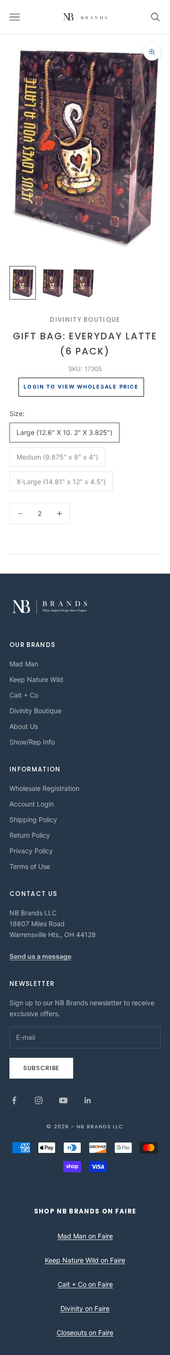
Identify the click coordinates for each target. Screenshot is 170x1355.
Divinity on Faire (85, 1308)
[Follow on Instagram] (38, 1100)
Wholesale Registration (44, 788)
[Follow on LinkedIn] (88, 1100)
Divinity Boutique (85, 319)
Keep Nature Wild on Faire (85, 1260)
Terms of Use (29, 866)
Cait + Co (23, 695)
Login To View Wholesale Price (81, 386)
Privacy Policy (31, 851)
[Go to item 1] (22, 283)
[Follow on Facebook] (14, 1100)
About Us (23, 726)
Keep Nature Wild (36, 679)
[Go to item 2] (53, 283)
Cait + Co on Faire (85, 1284)
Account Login (31, 804)
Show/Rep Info (32, 742)
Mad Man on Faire (85, 1236)
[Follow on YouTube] (63, 1100)
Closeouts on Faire (85, 1332)
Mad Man (23, 664)
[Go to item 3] (83, 283)
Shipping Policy (33, 819)
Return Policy (29, 835)
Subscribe (41, 1067)
